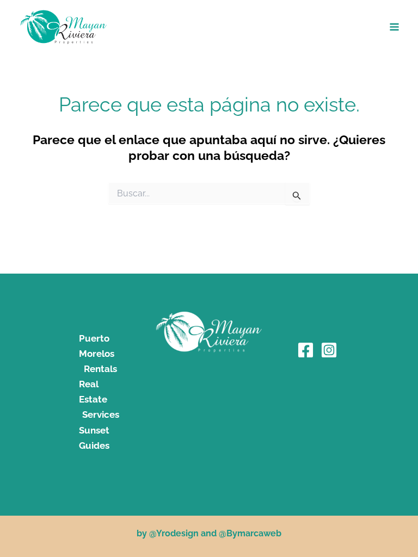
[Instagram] (329, 350)
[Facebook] (305, 350)
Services (100, 414)
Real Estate (93, 392)
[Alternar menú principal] (395, 27)
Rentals (100, 368)
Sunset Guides (94, 438)
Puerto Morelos (96, 346)
